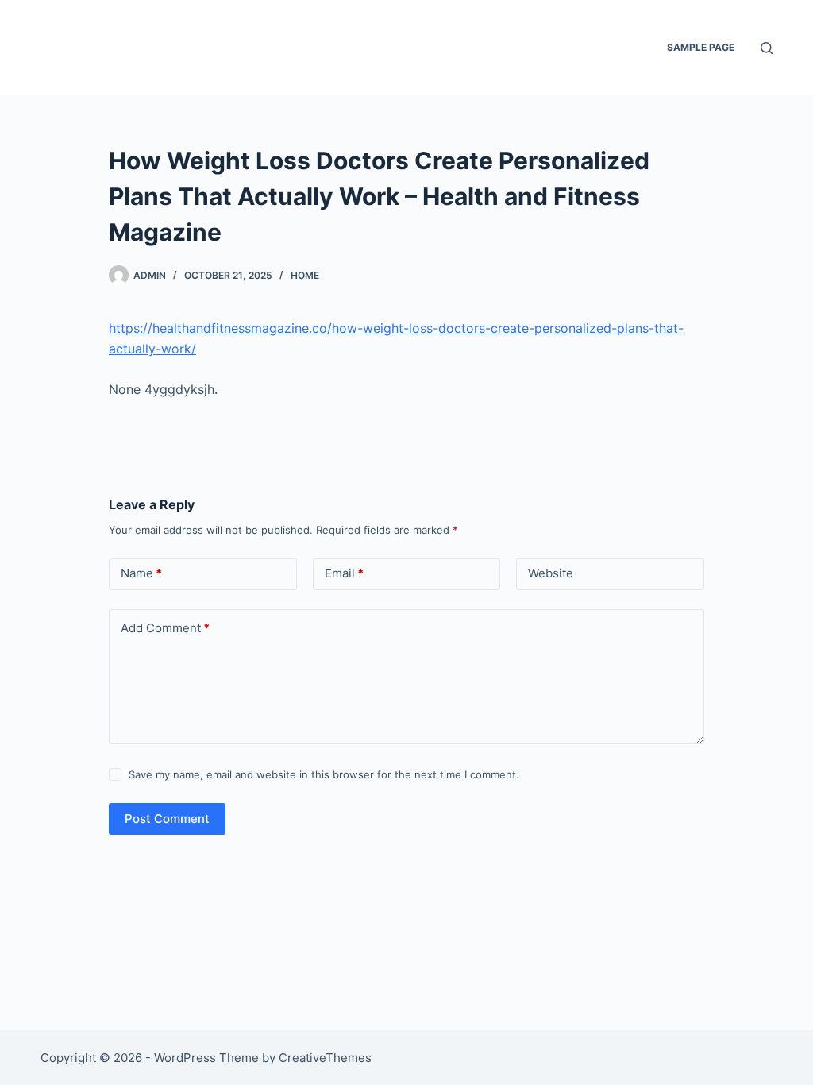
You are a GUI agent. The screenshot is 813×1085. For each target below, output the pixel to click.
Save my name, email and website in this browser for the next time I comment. (324, 774)
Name (141, 573)
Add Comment (165, 627)
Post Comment (167, 818)
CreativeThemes (325, 1057)
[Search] (767, 48)
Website (550, 573)
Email (344, 573)
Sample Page (700, 47)
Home (305, 275)
